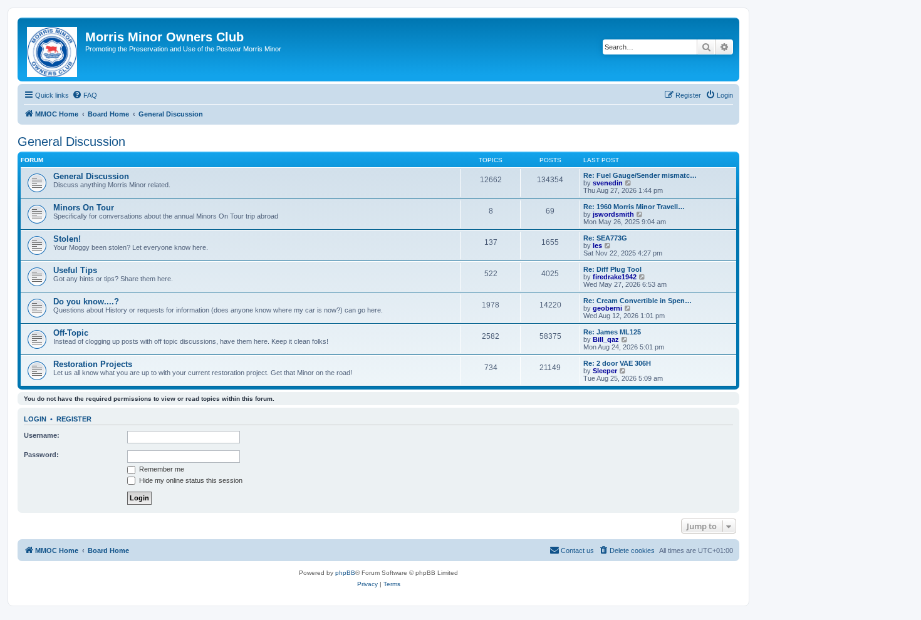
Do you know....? (86, 301)
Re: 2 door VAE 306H (617, 363)
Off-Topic (70, 333)
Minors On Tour (83, 207)
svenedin (608, 183)
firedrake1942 (615, 277)
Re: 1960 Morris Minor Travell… (634, 206)
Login (35, 419)
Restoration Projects (92, 364)
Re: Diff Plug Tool (612, 269)
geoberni (607, 308)
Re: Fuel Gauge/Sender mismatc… (640, 175)
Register (73, 419)
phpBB (345, 572)
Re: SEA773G (605, 238)
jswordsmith (613, 214)
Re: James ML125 (612, 332)
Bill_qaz (606, 339)
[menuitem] (84, 95)
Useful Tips (75, 270)
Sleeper (605, 371)
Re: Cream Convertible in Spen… (637, 300)
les (597, 245)
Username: (42, 435)
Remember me (160, 469)
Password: (41, 454)
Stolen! (67, 239)
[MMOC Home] (53, 49)
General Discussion (71, 141)
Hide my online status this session (189, 480)
